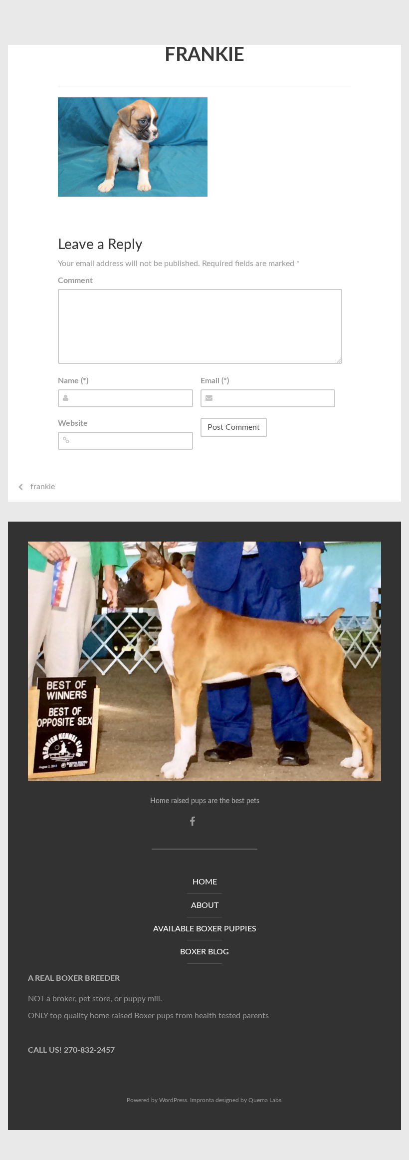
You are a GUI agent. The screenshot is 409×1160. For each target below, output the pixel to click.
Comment (75, 281)
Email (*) (215, 381)
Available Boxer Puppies (204, 929)
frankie (204, 54)
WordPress (173, 1100)
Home (205, 882)
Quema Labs (264, 1100)
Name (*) (73, 381)
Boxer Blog (204, 952)
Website (73, 423)
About (204, 905)
